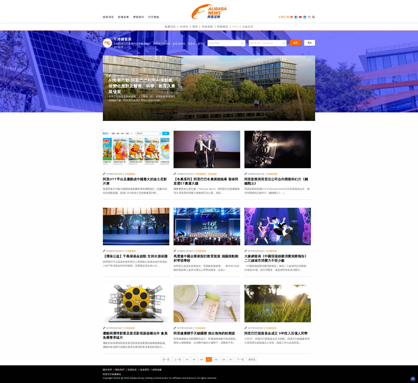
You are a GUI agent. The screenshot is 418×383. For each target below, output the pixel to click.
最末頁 (252, 359)
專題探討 (138, 17)
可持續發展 (135, 75)
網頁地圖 (157, 369)
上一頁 (177, 359)
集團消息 (170, 26)
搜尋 (295, 43)
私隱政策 (132, 369)
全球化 (184, 26)
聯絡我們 (119, 369)
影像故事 (123, 17)
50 (231, 359)
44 (187, 359)
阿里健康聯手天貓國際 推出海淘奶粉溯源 (204, 333)
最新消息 (108, 17)
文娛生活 (247, 26)
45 (194, 359)
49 (223, 359)
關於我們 (107, 369)
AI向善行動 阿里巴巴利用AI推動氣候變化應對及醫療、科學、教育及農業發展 (142, 86)
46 (201, 359)
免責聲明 (144, 369)
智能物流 (222, 26)
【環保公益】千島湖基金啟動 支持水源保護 (135, 256)
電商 (195, 26)
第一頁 (166, 359)
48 (216, 359)
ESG (235, 26)
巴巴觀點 (154, 17)
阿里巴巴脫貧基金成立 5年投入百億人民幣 (276, 333)
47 (209, 359)
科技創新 (207, 26)
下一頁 (240, 359)
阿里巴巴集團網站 (112, 374)
